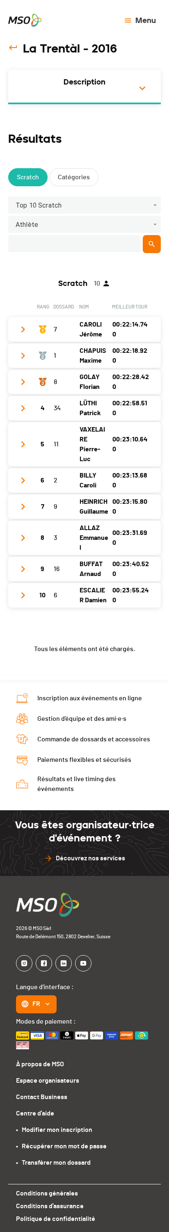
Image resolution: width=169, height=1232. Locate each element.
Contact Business (41, 1097)
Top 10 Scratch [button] (39, 205)
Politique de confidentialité (55, 1219)
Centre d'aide (35, 1113)
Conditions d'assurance (50, 1206)
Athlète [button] (27, 225)
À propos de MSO (40, 1064)
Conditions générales (47, 1193)
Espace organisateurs (47, 1080)
